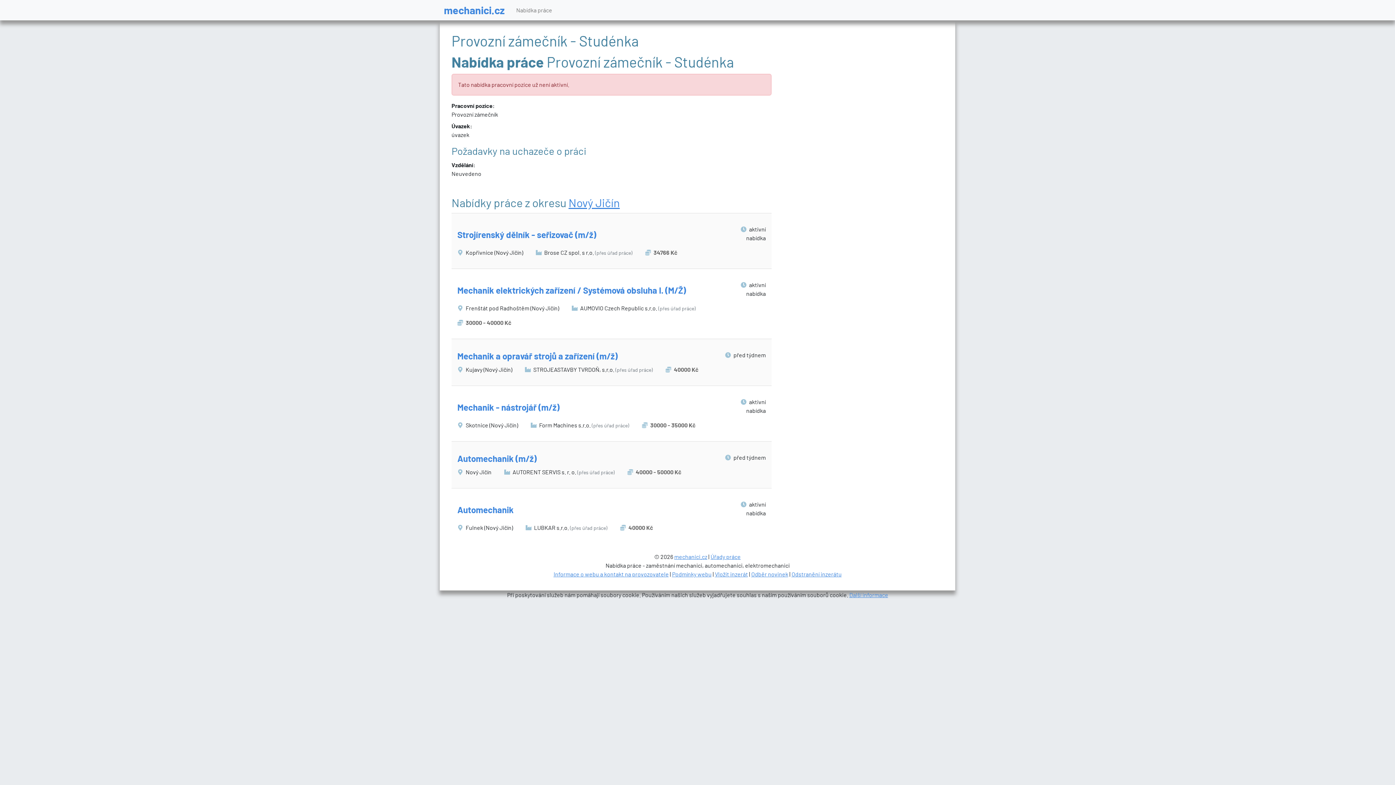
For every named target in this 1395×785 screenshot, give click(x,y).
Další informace (868, 594)
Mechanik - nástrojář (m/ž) (508, 407)
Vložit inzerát (731, 574)
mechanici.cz (474, 10)
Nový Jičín (594, 202)
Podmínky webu (692, 574)
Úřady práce (726, 556)
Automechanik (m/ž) (497, 458)
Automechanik (485, 509)
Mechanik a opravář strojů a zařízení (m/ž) (537, 356)
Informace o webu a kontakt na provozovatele (611, 574)
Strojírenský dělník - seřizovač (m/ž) (526, 234)
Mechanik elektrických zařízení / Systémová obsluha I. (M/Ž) (571, 290)
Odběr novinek (769, 574)
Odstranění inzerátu (817, 574)
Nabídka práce (534, 10)
